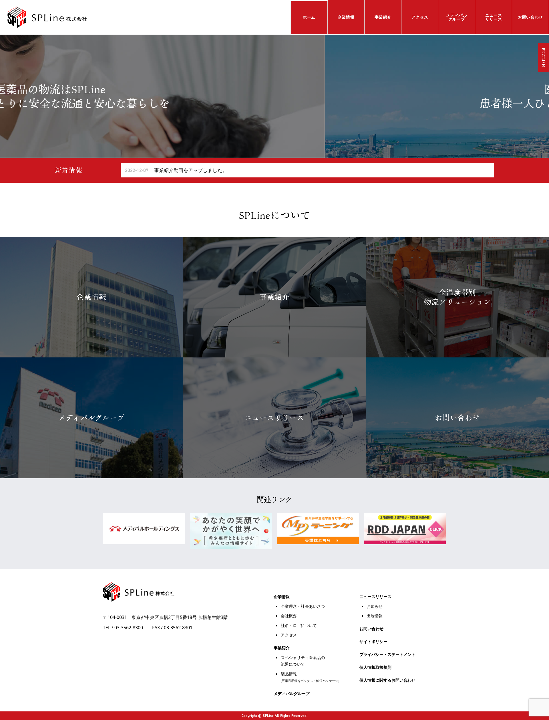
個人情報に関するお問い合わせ (387, 680)
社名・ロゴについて (299, 625)
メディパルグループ (456, 17)
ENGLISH (543, 58)
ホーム (309, 17)
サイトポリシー (373, 641)
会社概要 (289, 615)
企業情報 (346, 17)
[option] (274, 96)
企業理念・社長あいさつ (303, 606)
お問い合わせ (530, 17)
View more (91, 297)
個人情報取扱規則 (375, 667)
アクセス (419, 17)
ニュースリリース (493, 17)
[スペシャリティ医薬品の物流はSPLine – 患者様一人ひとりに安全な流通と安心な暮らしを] (47, 17)
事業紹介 (383, 17)
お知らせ (375, 606)
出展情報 (375, 615)
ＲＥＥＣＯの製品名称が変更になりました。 (188, 170)
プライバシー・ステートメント (387, 654)
